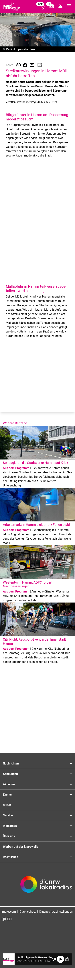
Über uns (9, 836)
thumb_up (67, 959)
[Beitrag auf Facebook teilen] (25, 65)
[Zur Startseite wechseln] (11, 6)
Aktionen (9, 784)
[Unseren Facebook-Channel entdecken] (3, 919)
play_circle (60, 959)
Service (8, 815)
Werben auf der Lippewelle (20, 846)
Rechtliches (10, 857)
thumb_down (54, 959)
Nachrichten (11, 763)
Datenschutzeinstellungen (56, 911)
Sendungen (10, 774)
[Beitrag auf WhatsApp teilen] (18, 65)
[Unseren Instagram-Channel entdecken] (9, 919)
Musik (7, 805)
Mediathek (10, 826)
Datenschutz (27, 911)
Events (7, 794)
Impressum (8, 911)
